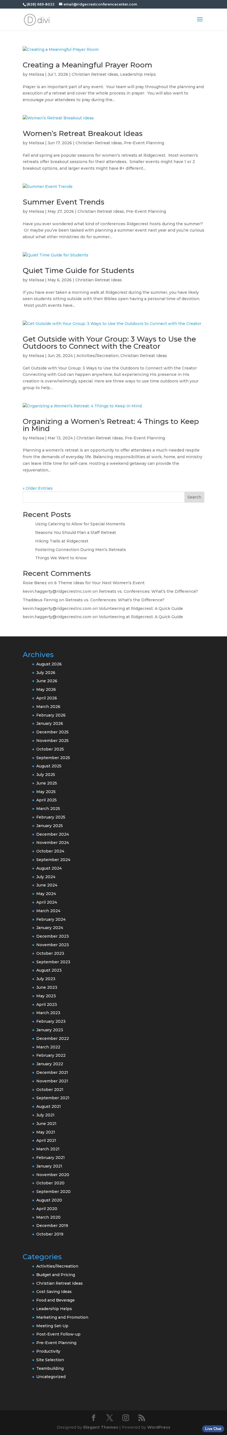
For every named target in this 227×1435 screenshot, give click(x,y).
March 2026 (48, 706)
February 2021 (50, 1157)
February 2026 (51, 715)
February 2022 (51, 1055)
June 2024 (46, 885)
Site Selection (50, 1359)
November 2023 (52, 944)
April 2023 (46, 1004)
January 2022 (49, 1063)
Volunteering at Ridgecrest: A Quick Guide (141, 608)
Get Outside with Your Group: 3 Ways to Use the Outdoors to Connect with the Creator (109, 343)
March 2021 (48, 1149)
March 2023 (48, 1012)
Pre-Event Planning (144, 142)
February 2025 (50, 817)
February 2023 (51, 1021)
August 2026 (49, 664)
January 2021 (49, 1166)
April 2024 (46, 902)
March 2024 (48, 910)
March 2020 (48, 1217)
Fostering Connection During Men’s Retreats (81, 549)
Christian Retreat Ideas (95, 74)
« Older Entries (38, 488)
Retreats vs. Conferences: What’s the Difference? (148, 591)
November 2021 (52, 1081)
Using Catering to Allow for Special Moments (80, 523)
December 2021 (52, 1072)
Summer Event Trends (63, 202)
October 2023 (50, 953)
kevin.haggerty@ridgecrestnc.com (57, 591)
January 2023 (49, 1029)
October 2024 (50, 851)
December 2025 (52, 732)
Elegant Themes (100, 1427)
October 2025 (50, 749)
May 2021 (45, 1132)
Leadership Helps (138, 74)
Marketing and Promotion (62, 1317)
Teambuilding (50, 1368)
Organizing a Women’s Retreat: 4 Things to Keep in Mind (111, 425)
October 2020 (50, 1182)
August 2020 (49, 1200)
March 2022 (48, 1047)
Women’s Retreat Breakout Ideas (83, 133)
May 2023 (46, 995)
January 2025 (49, 825)
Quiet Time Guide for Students (78, 270)
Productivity (48, 1351)
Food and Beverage (55, 1300)
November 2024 (52, 842)
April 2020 (46, 1208)
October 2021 (49, 1089)
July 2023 (45, 978)
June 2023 (46, 987)
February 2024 (51, 919)
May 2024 (46, 893)
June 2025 (46, 783)
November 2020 (52, 1174)
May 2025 (46, 791)
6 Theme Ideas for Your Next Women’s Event (99, 582)
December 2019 (52, 1225)
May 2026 (46, 689)
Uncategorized (51, 1376)
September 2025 (53, 757)
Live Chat (213, 1429)
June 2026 (46, 680)
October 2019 (49, 1234)
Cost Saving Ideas (54, 1291)
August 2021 (48, 1106)
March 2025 (48, 808)
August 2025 (48, 766)
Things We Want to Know (61, 557)
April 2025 (46, 799)
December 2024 (52, 834)
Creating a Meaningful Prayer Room (87, 65)
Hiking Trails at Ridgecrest (61, 541)
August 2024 (49, 868)
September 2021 (52, 1097)
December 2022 (52, 1038)
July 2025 (45, 774)
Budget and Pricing (55, 1274)
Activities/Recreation (97, 355)
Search (194, 497)
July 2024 (45, 876)
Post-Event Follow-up (58, 1334)
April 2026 (46, 698)
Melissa (36, 74)
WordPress (158, 1427)
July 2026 (45, 672)
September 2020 (53, 1191)
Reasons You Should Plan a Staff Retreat (75, 532)
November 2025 (52, 740)
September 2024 (53, 859)
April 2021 (46, 1140)
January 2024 (49, 927)
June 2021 (46, 1123)
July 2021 (45, 1115)
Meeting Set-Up (52, 1325)
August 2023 (49, 970)
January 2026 (49, 723)
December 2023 (52, 936)
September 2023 (53, 961)
